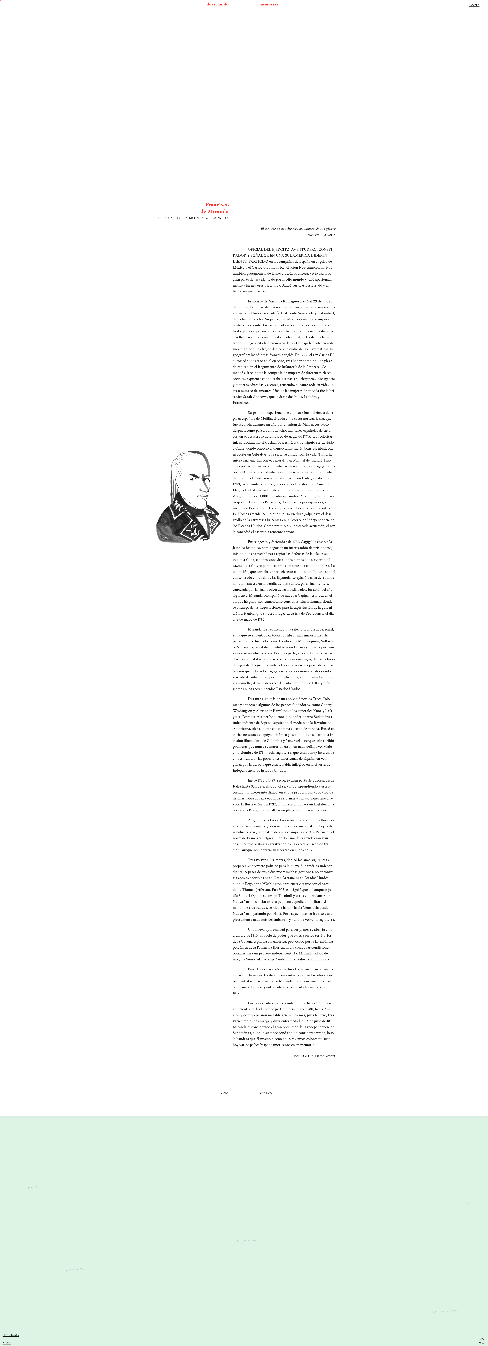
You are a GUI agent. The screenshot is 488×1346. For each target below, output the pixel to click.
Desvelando (217, 4)
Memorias (269, 4)
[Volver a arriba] (482, 1339)
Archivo (266, 1093)
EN (483, 1343)
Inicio (224, 1093)
